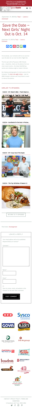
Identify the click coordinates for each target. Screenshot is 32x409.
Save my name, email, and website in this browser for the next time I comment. (14, 289)
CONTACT (7, 399)
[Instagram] (18, 405)
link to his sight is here (16, 74)
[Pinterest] (21, 405)
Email (5, 278)
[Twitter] (11, 405)
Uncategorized (13, 227)
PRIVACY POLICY (15, 399)
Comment (6, 245)
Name (5, 270)
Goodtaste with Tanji (11, 8)
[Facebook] (7, 46)
